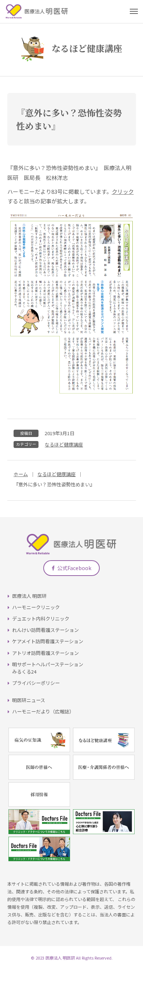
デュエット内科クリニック (40, 618)
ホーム (21, 474)
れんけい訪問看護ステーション (45, 629)
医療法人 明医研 (29, 595)
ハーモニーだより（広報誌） (43, 711)
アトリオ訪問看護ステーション (45, 652)
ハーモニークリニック (36, 607)
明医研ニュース (28, 700)
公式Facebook (74, 568)
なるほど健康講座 (64, 444)
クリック (123, 191)
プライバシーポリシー (36, 682)
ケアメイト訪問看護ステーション (47, 641)
